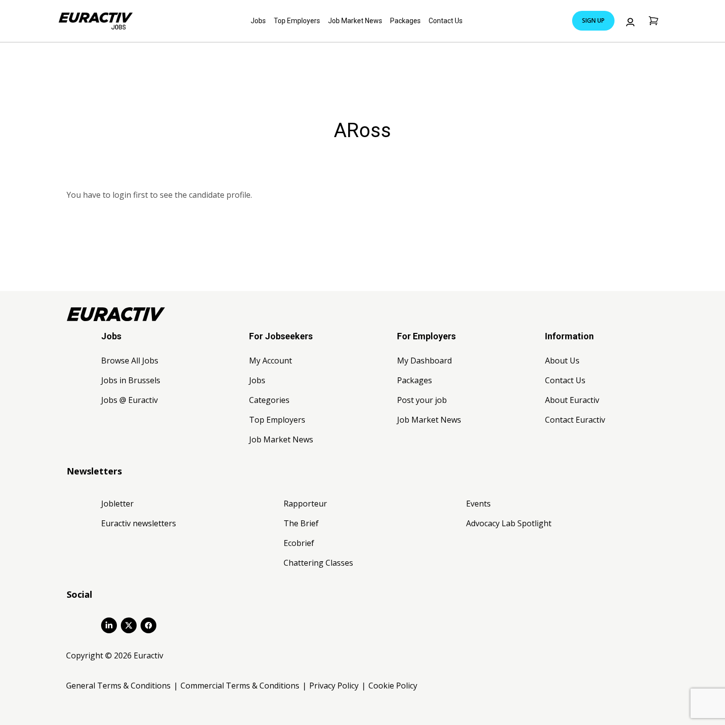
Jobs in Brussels (130, 380)
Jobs (258, 21)
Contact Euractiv (575, 419)
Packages (405, 21)
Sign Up (593, 20)
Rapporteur (305, 503)
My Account (270, 360)
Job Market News (355, 21)
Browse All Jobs (129, 360)
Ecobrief (299, 543)
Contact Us (446, 21)
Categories (269, 400)
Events (478, 503)
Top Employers (297, 21)
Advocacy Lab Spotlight (508, 523)
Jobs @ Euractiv (129, 400)
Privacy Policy (334, 685)
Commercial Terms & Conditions (240, 685)
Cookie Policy (392, 685)
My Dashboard (424, 360)
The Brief (301, 523)
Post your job (422, 400)
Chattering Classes (318, 562)
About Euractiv (572, 400)
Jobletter (117, 503)
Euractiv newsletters (138, 523)
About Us (562, 360)
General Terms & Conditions (118, 685)
